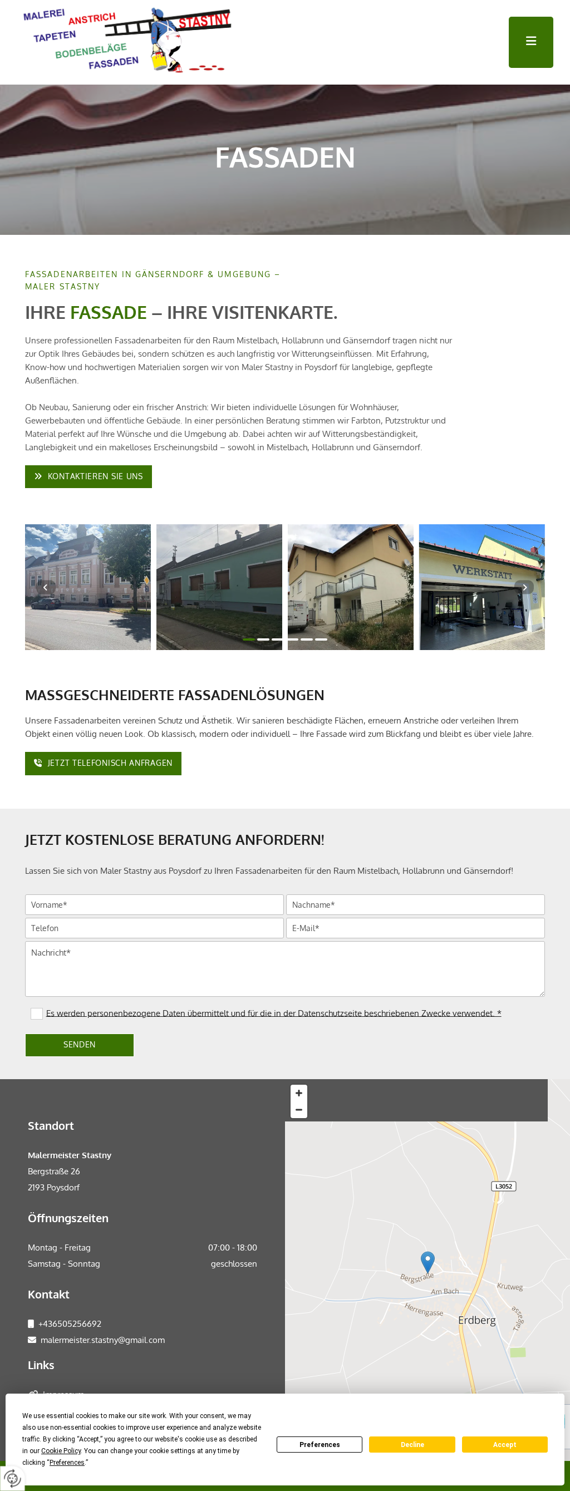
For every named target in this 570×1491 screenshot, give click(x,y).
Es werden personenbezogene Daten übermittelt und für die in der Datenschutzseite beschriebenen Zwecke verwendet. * (274, 1012)
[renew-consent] (12, 1478)
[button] (531, 42)
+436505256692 (69, 1323)
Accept (505, 1445)
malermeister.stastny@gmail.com (103, 1340)
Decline (412, 1445)
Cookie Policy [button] (61, 1451)
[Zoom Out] (299, 1109)
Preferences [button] (67, 1463)
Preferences (319, 1445)
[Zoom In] (299, 1093)
